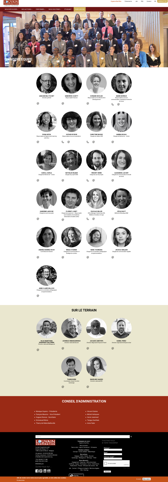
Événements (128, 1)
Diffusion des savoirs (89, 465)
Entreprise (94, 447)
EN (155, 1)
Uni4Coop (71, 464)
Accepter (138, 479)
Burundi (91, 456)
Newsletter (162, 1)
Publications (73, 465)
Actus (89, 464)
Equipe (77, 464)
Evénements (95, 464)
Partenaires (83, 464)
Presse (80, 465)
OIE (97, 465)
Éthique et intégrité (83, 468)
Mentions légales (94, 468)
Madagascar (82, 457)
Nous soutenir (84, 445)
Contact (149, 1)
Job (136, 1)
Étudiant (67, 9)
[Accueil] (11, 3)
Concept (75, 451)
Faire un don (79, 9)
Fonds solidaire (83, 451)
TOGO (94, 457)
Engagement (75, 462)
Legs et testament (84, 447)
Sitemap (86, 470)
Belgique (77, 456)
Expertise (82, 462)
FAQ (142, 1)
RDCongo (89, 457)
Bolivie (86, 456)
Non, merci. (146, 479)
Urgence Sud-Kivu (116, 1)
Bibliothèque (91, 451)
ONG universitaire (91, 462)
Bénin (82, 456)
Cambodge (75, 457)
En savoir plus (20, 480)
